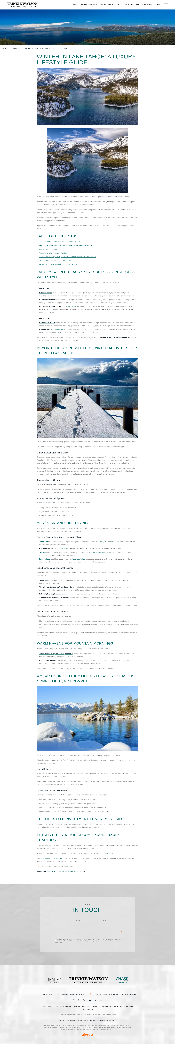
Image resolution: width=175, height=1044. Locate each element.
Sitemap (92, 1020)
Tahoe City (43, 542)
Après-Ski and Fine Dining (49, 249)
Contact (157, 4)
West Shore (71, 306)
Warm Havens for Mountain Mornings (53, 253)
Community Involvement (143, 4)
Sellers (110, 4)
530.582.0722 (52, 871)
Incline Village (58, 329)
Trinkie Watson (73, 871)
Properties (83, 4)
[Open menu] (166, 5)
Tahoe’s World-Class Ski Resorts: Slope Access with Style (61, 242)
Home (4, 48)
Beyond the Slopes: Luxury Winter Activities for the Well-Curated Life (65, 245)
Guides (117, 4)
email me (63, 871)
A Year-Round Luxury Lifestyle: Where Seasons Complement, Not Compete (67, 257)
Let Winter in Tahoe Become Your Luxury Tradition (58, 264)
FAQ (82, 1009)
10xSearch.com (110, 1020)
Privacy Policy (59, 942)
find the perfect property (108, 853)
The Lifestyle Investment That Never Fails (55, 260)
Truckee (42, 552)
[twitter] (84, 1000)
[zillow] (101, 1000)
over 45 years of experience (51, 858)
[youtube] (90, 1000)
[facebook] (73, 1000)
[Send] (122, 932)
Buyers (103, 4)
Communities (93, 4)
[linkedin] (95, 1000)
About (75, 4)
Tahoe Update (128, 4)
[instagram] (78, 1000)
